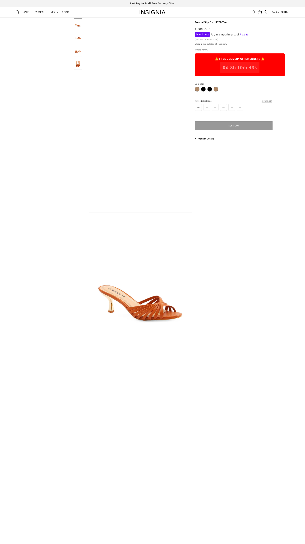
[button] (17, 12)
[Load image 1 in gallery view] (78, 24)
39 (224, 108)
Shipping (199, 43)
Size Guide (267, 101)
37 (208, 108)
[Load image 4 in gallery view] (78, 64)
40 (233, 108)
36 (199, 108)
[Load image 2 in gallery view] (78, 37)
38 (216, 108)
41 (241, 108)
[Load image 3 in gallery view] (78, 50)
